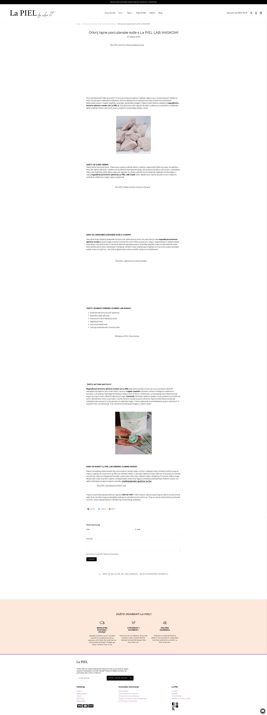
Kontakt (175, 693)
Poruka (89, 539)
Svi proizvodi (110, 13)
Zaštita (79, 691)
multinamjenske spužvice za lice (137, 481)
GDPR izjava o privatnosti (128, 701)
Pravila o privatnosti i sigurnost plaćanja (133, 698)
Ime (88, 529)
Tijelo (130, 13)
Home (78, 24)
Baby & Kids (141, 13)
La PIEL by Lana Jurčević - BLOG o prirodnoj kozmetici (98, 24)
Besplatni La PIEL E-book (181, 698)
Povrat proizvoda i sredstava (129, 696)
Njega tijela (81, 701)
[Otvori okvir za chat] (262, 711)
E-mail (137, 529)
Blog (160, 13)
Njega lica (80, 698)
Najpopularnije (82, 693)
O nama (175, 691)
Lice (121, 13)
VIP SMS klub (177, 696)
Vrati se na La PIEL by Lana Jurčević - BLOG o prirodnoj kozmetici (135, 574)
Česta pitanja (123, 691)
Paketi (152, 13)
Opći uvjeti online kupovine (128, 693)
